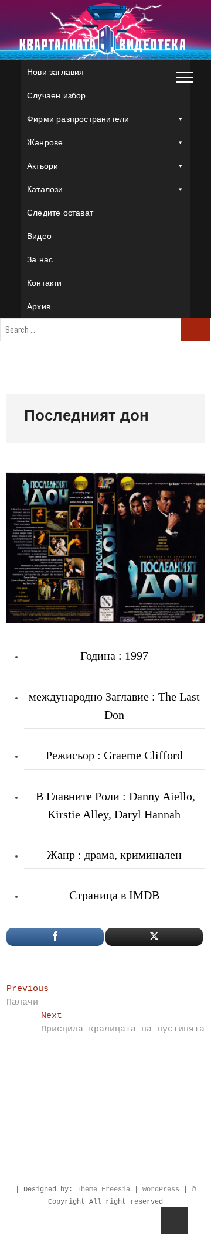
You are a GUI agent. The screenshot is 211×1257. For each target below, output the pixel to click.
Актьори (42, 165)
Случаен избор (56, 95)
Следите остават (60, 212)
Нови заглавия (55, 72)
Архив (38, 306)
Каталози (45, 189)
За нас (40, 259)
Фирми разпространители (78, 119)
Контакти (44, 283)
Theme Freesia (103, 1190)
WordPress (160, 1190)
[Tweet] (154, 937)
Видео (39, 236)
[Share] (55, 937)
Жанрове (45, 142)
